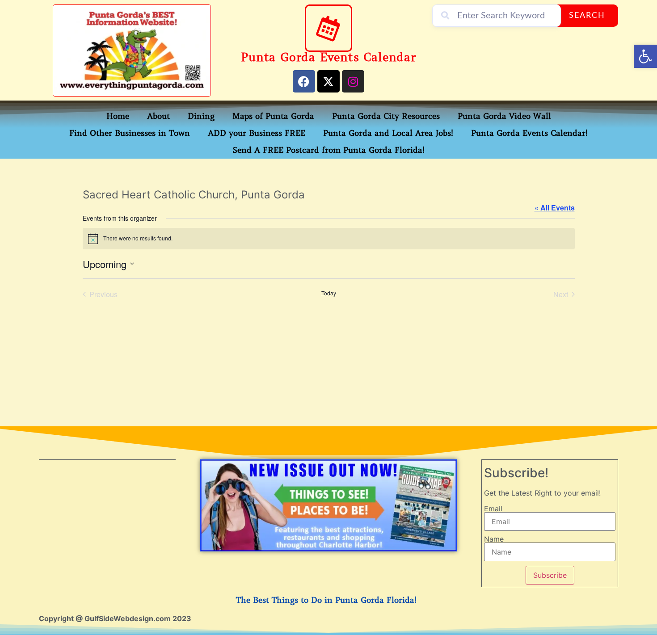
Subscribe (550, 575)
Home (117, 116)
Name (494, 538)
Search (587, 16)
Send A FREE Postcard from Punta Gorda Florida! (329, 150)
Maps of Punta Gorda (273, 116)
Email (493, 508)
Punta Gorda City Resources (386, 116)
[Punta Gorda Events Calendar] (328, 28)
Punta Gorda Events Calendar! (529, 133)
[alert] (329, 238)
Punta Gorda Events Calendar (328, 57)
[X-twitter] (328, 81)
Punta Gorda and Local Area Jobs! (388, 133)
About (158, 116)
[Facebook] (304, 81)
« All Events (555, 207)
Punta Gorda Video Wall (504, 116)
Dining (201, 116)
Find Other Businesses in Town (129, 133)
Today (328, 293)
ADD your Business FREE (256, 133)
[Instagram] (353, 81)
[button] (645, 56)
